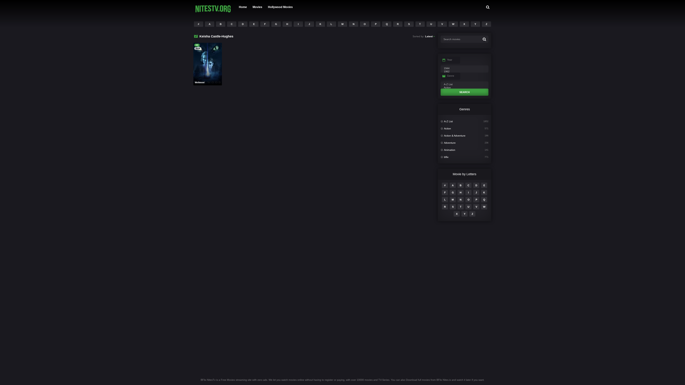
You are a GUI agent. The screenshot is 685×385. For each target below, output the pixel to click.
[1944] (464, 68)
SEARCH (464, 92)
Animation (449, 149)
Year (449, 59)
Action (447, 128)
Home (243, 7)
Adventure (450, 142)
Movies (257, 7)
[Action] (464, 87)
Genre (450, 75)
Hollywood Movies (280, 7)
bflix (446, 157)
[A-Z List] (464, 84)
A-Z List (448, 121)
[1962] (464, 71)
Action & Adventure (454, 135)
